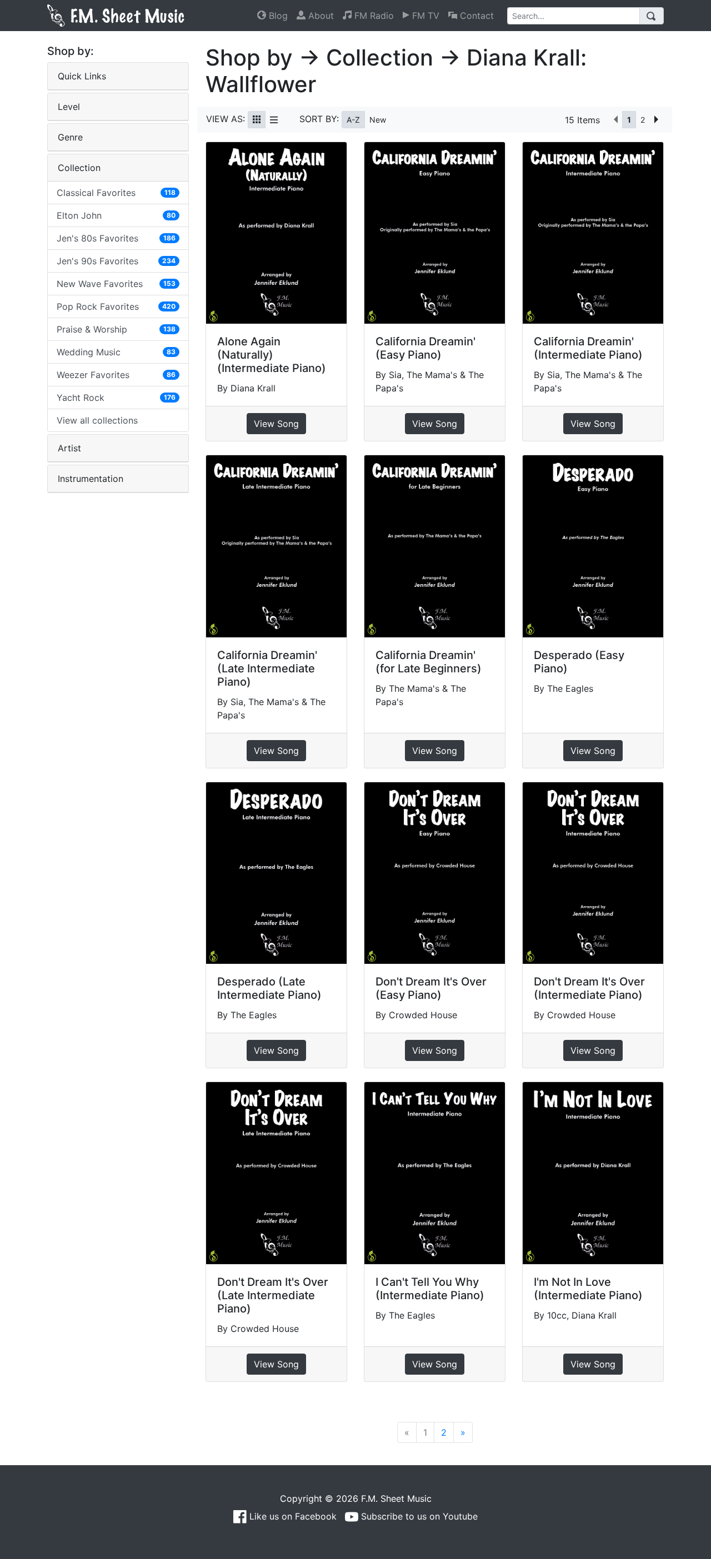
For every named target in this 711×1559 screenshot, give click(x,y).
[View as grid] (257, 119)
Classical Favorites (116, 192)
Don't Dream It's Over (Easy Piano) (431, 988)
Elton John (116, 215)
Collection (79, 167)
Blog (277, 15)
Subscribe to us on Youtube (418, 1516)
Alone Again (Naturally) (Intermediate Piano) (271, 355)
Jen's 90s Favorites (116, 260)
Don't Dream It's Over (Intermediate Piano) (589, 988)
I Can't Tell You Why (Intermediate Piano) (429, 1288)
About (320, 15)
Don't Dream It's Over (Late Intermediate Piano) (272, 1295)
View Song (276, 423)
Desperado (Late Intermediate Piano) (269, 988)
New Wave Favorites (116, 283)
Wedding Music (116, 352)
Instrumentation (90, 478)
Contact (475, 15)
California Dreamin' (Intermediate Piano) (588, 348)
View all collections (97, 420)
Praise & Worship (116, 329)
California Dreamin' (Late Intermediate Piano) (267, 668)
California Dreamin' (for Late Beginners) (428, 661)
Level (69, 106)
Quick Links (82, 76)
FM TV (424, 15)
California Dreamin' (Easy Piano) (425, 348)
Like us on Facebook (292, 1516)
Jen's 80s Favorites (116, 238)
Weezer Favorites (116, 374)
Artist (69, 448)
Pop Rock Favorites (116, 306)
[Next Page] (656, 119)
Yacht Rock (116, 397)
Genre (70, 137)
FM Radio (373, 15)
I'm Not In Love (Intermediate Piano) (588, 1288)
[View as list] (274, 119)
